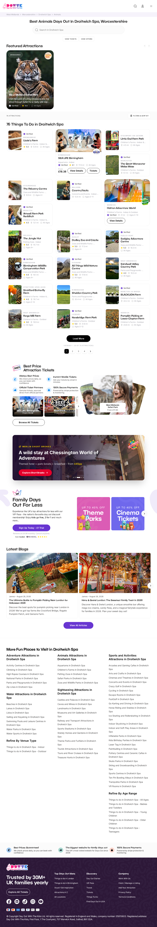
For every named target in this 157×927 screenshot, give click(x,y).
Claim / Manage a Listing (129, 883)
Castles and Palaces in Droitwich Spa (76, 699)
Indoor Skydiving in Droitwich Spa (126, 723)
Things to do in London (64, 878)
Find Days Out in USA (95, 901)
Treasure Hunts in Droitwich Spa (73, 757)
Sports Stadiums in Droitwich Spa (74, 728)
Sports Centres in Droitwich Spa (125, 773)
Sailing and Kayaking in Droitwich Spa (25, 717)
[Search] (135, 6)
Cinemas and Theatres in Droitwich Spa (128, 677)
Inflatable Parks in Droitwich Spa (125, 736)
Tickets (89, 892)
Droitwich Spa (44, 14)
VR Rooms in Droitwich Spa (122, 786)
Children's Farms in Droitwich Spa (74, 669)
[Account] (142, 6)
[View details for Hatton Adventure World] (127, 202)
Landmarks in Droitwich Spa (71, 708)
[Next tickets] (78, 406)
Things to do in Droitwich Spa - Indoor (25, 747)
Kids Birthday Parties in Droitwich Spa (127, 740)
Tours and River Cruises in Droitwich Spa (77, 753)
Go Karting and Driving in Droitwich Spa (128, 703)
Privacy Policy (125, 892)
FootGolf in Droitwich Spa (121, 699)
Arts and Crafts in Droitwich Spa (125, 673)
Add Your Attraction (127, 888)
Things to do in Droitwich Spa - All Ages (129, 799)
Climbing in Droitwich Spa (19, 669)
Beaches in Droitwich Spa (19, 704)
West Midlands (12, 14)
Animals (57, 14)
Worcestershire (28, 14)
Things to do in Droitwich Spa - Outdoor (26, 751)
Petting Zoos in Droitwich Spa (72, 674)
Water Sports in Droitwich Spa (21, 733)
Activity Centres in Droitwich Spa (22, 665)
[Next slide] (149, 45)
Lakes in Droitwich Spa (17, 708)
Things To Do (92, 897)
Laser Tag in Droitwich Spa (122, 744)
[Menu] (151, 6)
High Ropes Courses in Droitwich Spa (25, 674)
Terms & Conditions (127, 897)
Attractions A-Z (61, 892)
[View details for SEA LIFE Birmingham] (78, 152)
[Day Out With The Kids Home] (12, 6)
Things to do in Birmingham (66, 883)
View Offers (86, 39)
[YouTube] (40, 902)
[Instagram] (32, 902)
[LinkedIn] (16, 902)
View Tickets (71, 39)
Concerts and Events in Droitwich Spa (127, 682)
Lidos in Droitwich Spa (17, 712)
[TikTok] (24, 902)
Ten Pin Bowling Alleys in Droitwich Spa (128, 777)
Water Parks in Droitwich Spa (21, 729)
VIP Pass (90, 883)
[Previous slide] (144, 45)
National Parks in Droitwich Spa (22, 678)
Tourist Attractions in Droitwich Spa (75, 749)
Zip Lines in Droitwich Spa (19, 687)
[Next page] (90, 351)
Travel (89, 888)
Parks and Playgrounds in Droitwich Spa (26, 682)
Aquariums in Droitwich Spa (71, 665)
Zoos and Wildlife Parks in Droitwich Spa (77, 682)
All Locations (59, 897)
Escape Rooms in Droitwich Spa (124, 695)
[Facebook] (8, 902)
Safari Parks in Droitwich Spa (71, 678)
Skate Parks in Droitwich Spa (123, 761)
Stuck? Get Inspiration (63, 888)
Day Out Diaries (93, 878)
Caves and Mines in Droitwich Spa (74, 704)
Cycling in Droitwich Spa (121, 690)
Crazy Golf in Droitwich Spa (122, 686)
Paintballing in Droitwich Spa (123, 749)
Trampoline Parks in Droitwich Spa (126, 782)
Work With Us (124, 878)
